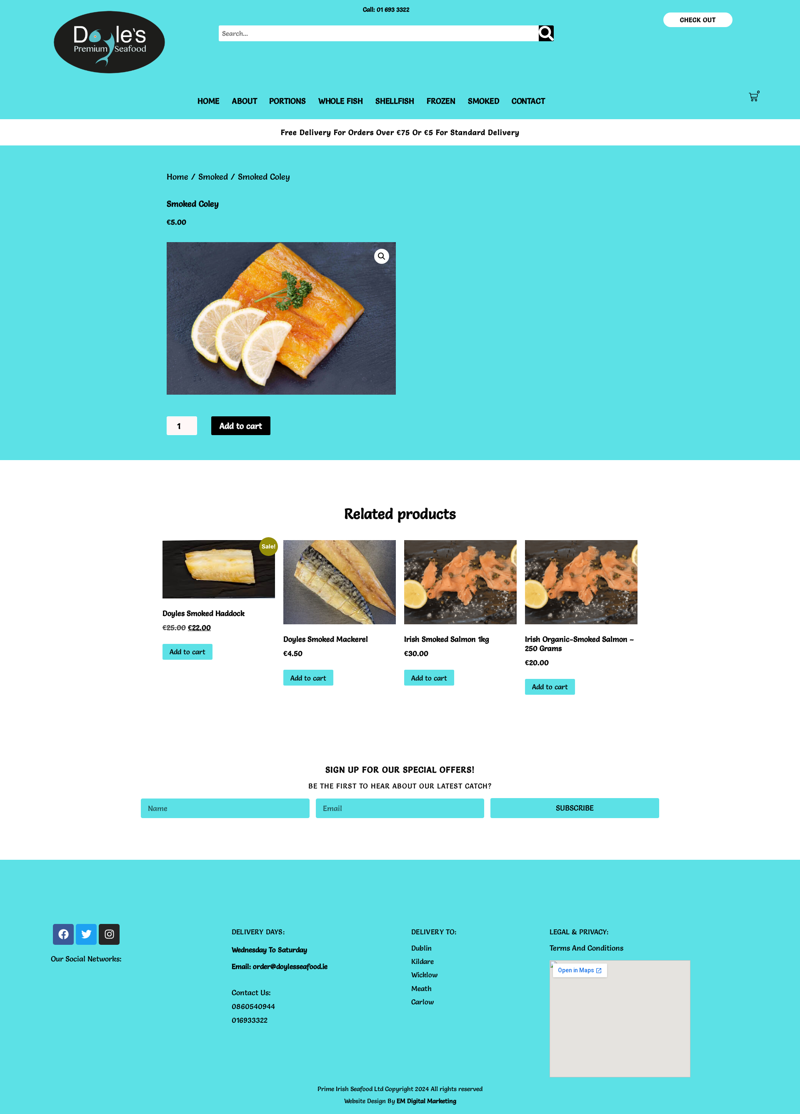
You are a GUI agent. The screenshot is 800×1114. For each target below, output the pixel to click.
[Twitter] (86, 934)
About (244, 101)
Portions (287, 101)
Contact (528, 101)
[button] (381, 256)
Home (209, 101)
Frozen (441, 101)
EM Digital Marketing (426, 1101)
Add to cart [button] (187, 651)
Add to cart (241, 426)
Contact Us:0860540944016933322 (253, 1006)
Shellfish (394, 101)
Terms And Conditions (586, 948)
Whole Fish (340, 101)
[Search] (546, 33)
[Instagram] (109, 934)
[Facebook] (63, 934)
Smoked (483, 101)
